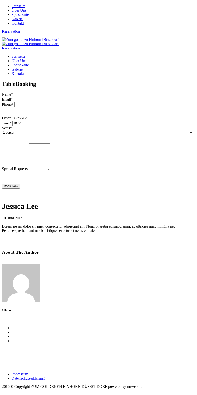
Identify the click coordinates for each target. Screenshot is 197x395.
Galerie (17, 19)
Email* (7, 99)
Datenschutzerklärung (28, 378)
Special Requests (15, 169)
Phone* (7, 104)
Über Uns (19, 10)
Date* (6, 118)
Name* (7, 94)
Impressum (20, 374)
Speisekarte (20, 14)
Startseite (18, 6)
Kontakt (18, 23)
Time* (7, 123)
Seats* (7, 128)
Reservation (11, 31)
